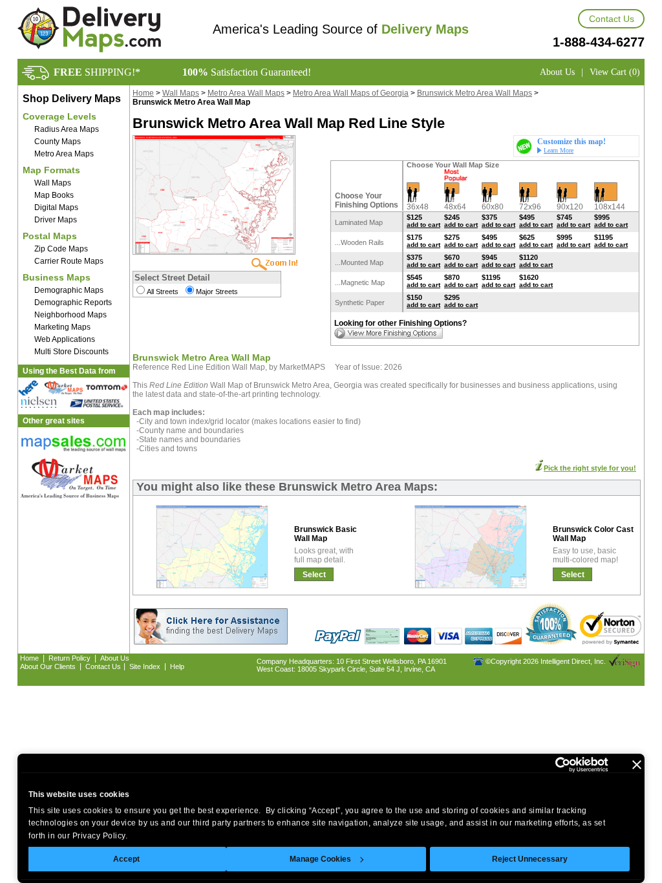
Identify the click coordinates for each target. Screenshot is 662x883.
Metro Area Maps (64, 153)
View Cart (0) (615, 72)
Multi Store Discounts (71, 351)
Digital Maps (56, 207)
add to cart (423, 224)
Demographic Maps (68, 290)
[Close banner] (636, 764)
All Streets (162, 291)
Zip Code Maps (61, 248)
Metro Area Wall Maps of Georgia (351, 93)
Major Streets (217, 291)
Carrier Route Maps (68, 261)
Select (314, 574)
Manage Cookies (320, 859)
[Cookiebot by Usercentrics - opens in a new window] (551, 764)
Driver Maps (55, 219)
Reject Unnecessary (530, 859)
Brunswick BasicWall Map (325, 534)
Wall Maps (52, 182)
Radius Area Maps (66, 129)
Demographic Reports (73, 302)
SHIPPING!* (97, 72)
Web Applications (64, 339)
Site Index (144, 666)
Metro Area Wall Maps (246, 93)
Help (177, 666)
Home (143, 93)
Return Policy (69, 658)
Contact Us (611, 19)
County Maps (57, 141)
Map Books (54, 195)
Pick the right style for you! (590, 468)
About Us (557, 72)
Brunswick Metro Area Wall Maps (474, 93)
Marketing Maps (62, 327)
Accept (126, 859)
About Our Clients (48, 666)
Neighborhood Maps (70, 314)
